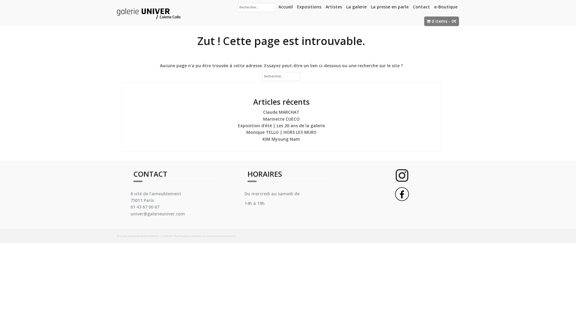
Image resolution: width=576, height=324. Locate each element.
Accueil (285, 7)
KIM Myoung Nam (281, 139)
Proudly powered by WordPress (138, 236)
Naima (231, 236)
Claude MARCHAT (281, 112)
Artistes (334, 7)
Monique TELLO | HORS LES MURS (281, 132)
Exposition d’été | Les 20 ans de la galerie (281, 125)
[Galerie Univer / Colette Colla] (148, 12)
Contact (421, 7)
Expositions (309, 7)
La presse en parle (390, 7)
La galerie (356, 7)
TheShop (179, 236)
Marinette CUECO (281, 119)
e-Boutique (446, 7)
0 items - (444, 21)
